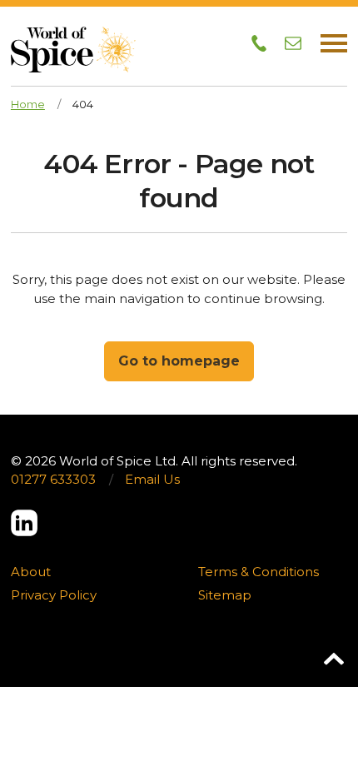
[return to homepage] (73, 36)
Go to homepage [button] (179, 361)
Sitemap (224, 595)
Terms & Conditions (258, 572)
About (31, 572)
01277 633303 (53, 479)
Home (28, 104)
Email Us (152, 479)
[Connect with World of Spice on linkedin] (24, 523)
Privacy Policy (54, 595)
